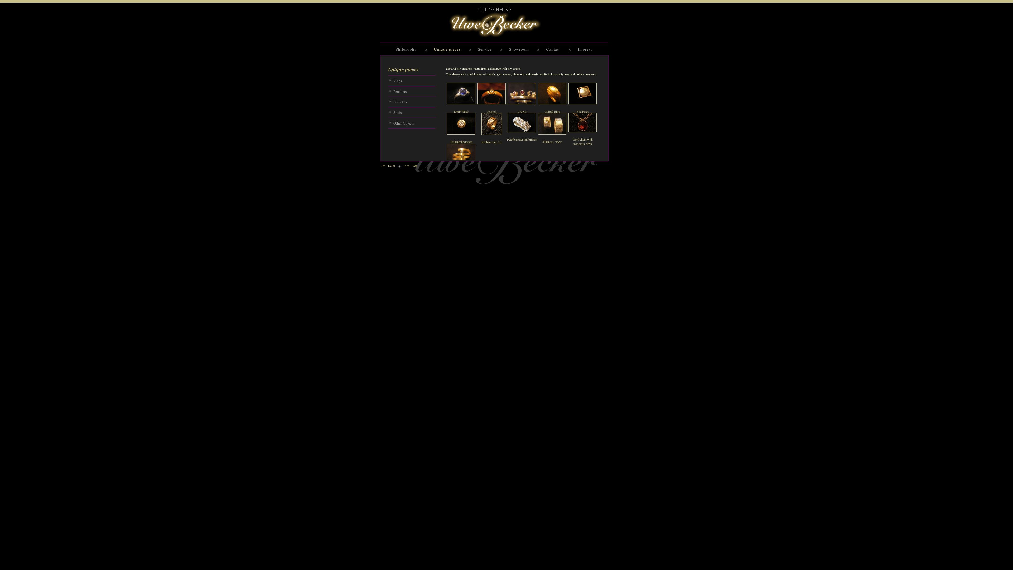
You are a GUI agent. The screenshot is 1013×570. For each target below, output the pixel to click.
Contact (553, 49)
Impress (585, 49)
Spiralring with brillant (461, 172)
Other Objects (403, 123)
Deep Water (461, 111)
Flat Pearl (583, 111)
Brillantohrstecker (461, 142)
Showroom (519, 49)
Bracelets (400, 101)
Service (485, 49)
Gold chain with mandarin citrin (583, 141)
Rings (397, 80)
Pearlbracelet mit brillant (522, 139)
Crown (522, 111)
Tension (491, 111)
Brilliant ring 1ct (491, 142)
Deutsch (388, 166)
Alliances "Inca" (552, 142)
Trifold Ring (552, 111)
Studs (397, 112)
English (410, 166)
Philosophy (406, 49)
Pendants (400, 91)
